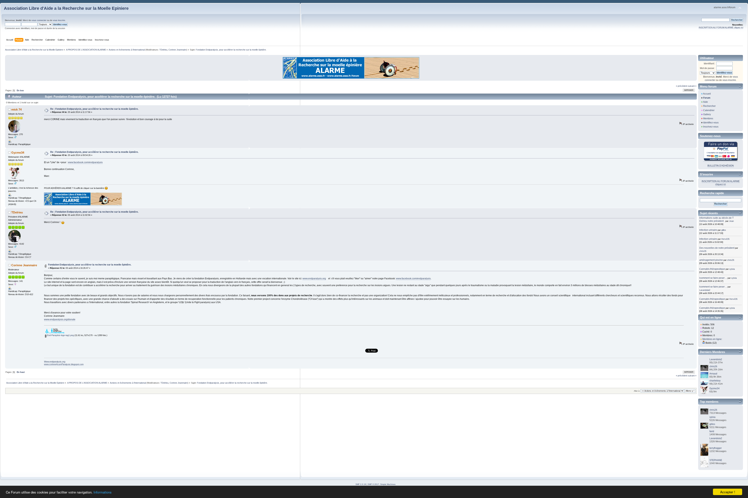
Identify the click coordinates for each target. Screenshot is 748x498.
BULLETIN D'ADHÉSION (720, 165)
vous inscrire (59, 20)
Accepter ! (727, 491)
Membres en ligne (712, 339)
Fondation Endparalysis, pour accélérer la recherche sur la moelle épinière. (89, 264)
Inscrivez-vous (710, 126)
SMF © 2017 (373, 484)
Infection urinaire (708, 230)
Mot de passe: (707, 68)
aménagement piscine (711, 260)
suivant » (692, 86)
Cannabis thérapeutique (712, 269)
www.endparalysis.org (314, 278)
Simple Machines (387, 484)
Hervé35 (725, 239)
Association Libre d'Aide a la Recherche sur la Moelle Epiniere (66, 8)
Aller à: (637, 391)
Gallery (707, 114)
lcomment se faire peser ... (713, 278)
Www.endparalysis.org (54, 361)
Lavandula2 (704, 290)
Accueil (707, 93)
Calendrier (708, 110)
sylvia (732, 269)
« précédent (681, 86)
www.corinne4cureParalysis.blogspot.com (64, 364)
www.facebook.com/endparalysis (85, 162)
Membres (708, 118)
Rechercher (709, 106)
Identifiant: (709, 63)
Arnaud (713, 373)
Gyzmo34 (17, 152)
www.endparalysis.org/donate (59, 319)
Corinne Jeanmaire (177, 50)
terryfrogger (715, 448)
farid (711, 431)
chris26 (702, 251)
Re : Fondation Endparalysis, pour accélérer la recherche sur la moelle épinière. (94, 109)
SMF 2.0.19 (360, 484)
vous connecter (39, 20)
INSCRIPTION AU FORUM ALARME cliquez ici (721, 27)
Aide (705, 102)
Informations (103, 492)
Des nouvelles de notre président (716, 248)
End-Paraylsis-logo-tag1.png (60, 335)
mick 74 (16, 109)
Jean (731, 221)
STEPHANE (715, 460)
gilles (723, 230)
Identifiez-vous (711, 122)
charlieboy (715, 380)
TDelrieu (163, 50)
